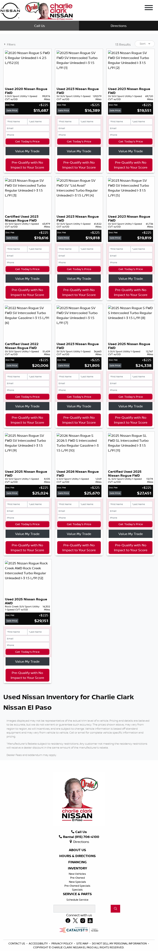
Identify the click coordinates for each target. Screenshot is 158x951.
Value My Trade (27, 151)
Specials (77, 889)
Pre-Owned (77, 877)
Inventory (77, 868)
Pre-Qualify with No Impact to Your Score (27, 165)
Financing (77, 862)
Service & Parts (77, 894)
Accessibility (38, 943)
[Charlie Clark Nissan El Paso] (37, 10)
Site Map (82, 943)
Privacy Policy (62, 943)
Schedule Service (77, 899)
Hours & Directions (77, 856)
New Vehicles (77, 874)
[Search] (115, 909)
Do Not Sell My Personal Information (119, 943)
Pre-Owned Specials (77, 885)
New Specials (77, 882)
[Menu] (149, 8)
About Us (77, 850)
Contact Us (17, 943)
